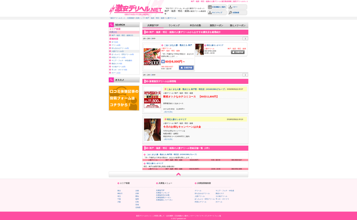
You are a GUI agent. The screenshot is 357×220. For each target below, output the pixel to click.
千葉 (119, 199)
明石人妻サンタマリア (215, 45)
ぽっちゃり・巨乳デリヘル (122, 54)
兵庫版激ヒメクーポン (164, 200)
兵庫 (111, 32)
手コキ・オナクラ (118, 70)
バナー (234, 7)
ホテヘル (115, 73)
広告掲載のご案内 (218, 7)
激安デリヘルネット (143, 216)
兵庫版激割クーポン (163, 197)
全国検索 (235, 13)
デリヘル (115, 45)
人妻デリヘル (171, 18)
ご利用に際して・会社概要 (163, 216)
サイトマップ (217, 13)
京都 (137, 191)
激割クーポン (216, 25)
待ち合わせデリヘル (119, 48)
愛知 (137, 196)
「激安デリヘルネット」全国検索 (121, 18)
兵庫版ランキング (162, 193)
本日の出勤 (195, 25)
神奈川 (119, 193)
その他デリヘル (117, 67)
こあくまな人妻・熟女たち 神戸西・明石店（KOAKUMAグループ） (196, 89)
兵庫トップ (140, 18)
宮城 (137, 205)
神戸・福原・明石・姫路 (155, 18)
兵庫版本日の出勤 (162, 195)
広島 (137, 202)
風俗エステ (116, 64)
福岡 (137, 199)
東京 (119, 191)
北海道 (137, 207)
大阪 (119, 202)
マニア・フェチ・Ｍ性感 (121, 60)
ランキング (174, 25)
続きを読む (169, 112)
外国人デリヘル (117, 57)
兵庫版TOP (153, 25)
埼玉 (119, 196)
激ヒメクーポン (238, 25)
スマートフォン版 (214, 216)
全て (113, 42)
